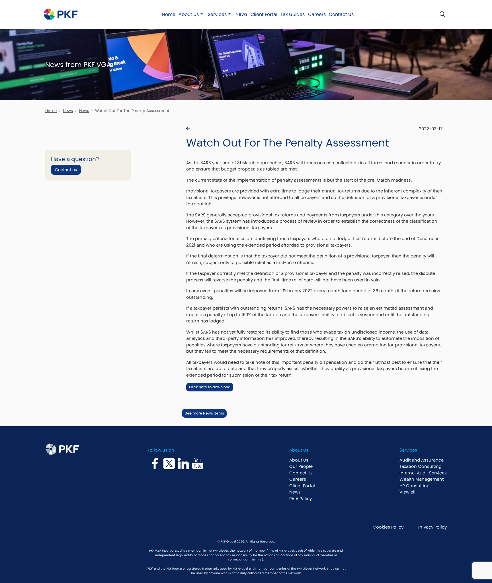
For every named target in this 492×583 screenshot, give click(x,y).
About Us (189, 14)
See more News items (204, 413)
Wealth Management (421, 479)
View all (407, 492)
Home (168, 14)
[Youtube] (197, 463)
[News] (188, 129)
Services (217, 14)
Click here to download (210, 387)
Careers (317, 14)
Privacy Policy (432, 527)
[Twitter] (169, 463)
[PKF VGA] (61, 14)
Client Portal (264, 14)
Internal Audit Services (423, 473)
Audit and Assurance (421, 460)
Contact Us (341, 14)
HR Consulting (414, 486)
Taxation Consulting (420, 466)
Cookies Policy (387, 527)
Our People (301, 466)
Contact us (66, 169)
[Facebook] (154, 463)
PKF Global (220, 551)
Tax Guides (292, 14)
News (241, 14)
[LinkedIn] (183, 463)
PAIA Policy (300, 498)
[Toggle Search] (442, 14)
